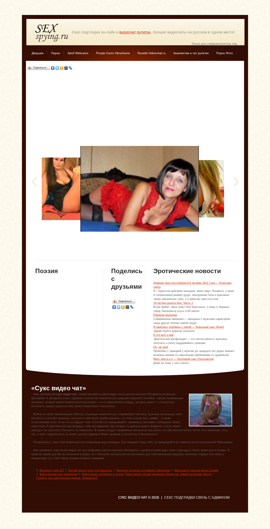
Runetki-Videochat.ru (152, 53)
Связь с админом (213, 497)
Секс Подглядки (52, 32)
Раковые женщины (165, 315)
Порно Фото (224, 53)
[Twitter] (57, 68)
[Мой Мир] (66, 68)
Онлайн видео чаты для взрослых (90, 470)
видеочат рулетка (135, 32)
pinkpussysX (90, 478)
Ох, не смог (160, 347)
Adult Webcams (78, 53)
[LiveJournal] (70, 68)
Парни (55, 53)
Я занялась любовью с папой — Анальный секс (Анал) (188, 327)
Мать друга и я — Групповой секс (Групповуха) (183, 359)
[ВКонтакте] (53, 68)
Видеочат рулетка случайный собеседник (143, 470)
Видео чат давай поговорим (184, 474)
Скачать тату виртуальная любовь (58, 478)
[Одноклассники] (61, 68)
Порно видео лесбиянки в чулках (103, 474)
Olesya (207, 474)
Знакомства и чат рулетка (191, 53)
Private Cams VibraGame (113, 53)
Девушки (37, 53)
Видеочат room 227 (52, 470)
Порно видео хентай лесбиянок (145, 474)
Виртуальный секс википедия (58, 474)
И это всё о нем (163, 335)
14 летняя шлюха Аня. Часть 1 (173, 303)
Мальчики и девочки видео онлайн (196, 470)
